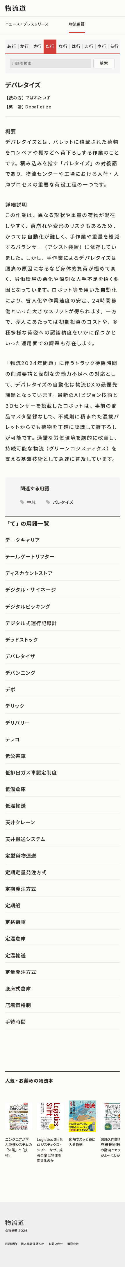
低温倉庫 (15, 789)
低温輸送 (15, 806)
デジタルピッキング (27, 606)
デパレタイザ (20, 656)
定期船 (13, 905)
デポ (10, 689)
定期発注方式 (21, 889)
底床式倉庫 (18, 988)
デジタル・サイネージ (30, 590)
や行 (101, 46)
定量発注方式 (21, 972)
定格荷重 (15, 922)
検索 (104, 63)
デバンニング (20, 673)
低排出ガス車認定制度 (31, 772)
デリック (15, 706)
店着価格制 (18, 1005)
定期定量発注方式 (26, 872)
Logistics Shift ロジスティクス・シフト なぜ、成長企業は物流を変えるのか (50, 1150)
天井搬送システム (25, 839)
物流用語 (77, 24)
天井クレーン (20, 822)
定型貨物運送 (21, 856)
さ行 (37, 46)
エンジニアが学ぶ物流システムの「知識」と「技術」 (18, 1147)
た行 (50, 46)
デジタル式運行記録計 (31, 623)
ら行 (114, 46)
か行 (24, 46)
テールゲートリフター (30, 556)
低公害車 (15, 756)
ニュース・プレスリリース (27, 24)
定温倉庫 (15, 938)
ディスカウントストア (29, 573)
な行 (63, 46)
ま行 (89, 46)
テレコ (12, 739)
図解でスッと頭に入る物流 (82, 1142)
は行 (76, 46)
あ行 (11, 46)
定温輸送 (15, 955)
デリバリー (17, 723)
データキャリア (22, 540)
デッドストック (21, 640)
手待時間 (15, 1021)
